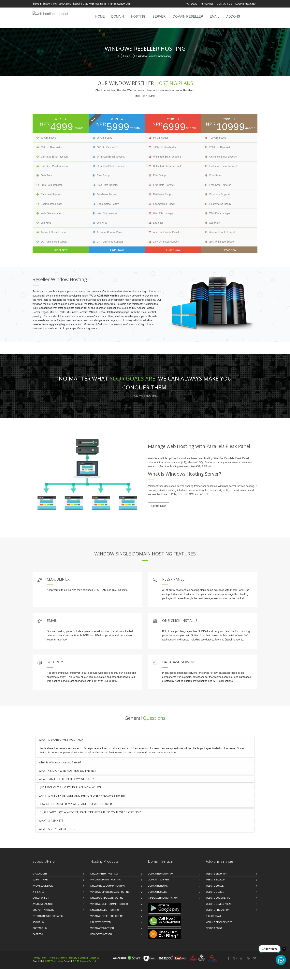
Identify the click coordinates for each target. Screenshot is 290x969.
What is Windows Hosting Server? (60, 762)
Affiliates (38, 891)
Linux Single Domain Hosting (107, 885)
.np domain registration (163, 897)
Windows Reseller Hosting (106, 915)
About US (38, 922)
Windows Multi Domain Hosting (109, 903)
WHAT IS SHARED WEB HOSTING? (61, 739)
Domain (117, 16)
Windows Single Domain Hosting (110, 891)
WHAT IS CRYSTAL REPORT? (57, 829)
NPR (152, 96)
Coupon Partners (43, 909)
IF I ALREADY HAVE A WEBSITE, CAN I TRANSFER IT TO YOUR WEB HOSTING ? (90, 812)
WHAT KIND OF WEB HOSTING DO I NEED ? (67, 771)
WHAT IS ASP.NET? (51, 820)
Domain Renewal (157, 885)
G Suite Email (213, 915)
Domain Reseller (188, 16)
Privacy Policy (40, 957)
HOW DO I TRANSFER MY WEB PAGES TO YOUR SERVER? (76, 804)
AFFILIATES (207, 3)
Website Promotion (217, 909)
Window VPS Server (102, 927)
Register (250, 3)
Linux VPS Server (100, 922)
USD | (145, 96)
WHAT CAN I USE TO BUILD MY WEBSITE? (66, 779)
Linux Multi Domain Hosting (106, 897)
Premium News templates (48, 915)
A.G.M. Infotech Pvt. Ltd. (84, 960)
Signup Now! (159, 506)
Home (100, 16)
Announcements (42, 903)
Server (159, 16)
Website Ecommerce (218, 897)
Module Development (219, 922)
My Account (40, 873)
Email (214, 16)
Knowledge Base (43, 885)
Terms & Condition (58, 957)
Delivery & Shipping (78, 957)
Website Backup (215, 879)
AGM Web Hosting (54, 960)
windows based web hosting (196, 458)
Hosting (138, 16)
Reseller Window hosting (131, 90)
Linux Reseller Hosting (104, 909)
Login (239, 3)
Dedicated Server (101, 934)
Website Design (215, 891)
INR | (138, 96)
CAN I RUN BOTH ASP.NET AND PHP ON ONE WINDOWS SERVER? (82, 795)
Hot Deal (191, 3)
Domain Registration (160, 873)
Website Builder (215, 885)
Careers (38, 934)
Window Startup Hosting (105, 879)
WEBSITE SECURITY (216, 873)
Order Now (60, 250)
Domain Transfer (158, 879)
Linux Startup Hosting (104, 873)
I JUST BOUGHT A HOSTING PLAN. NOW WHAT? (70, 787)
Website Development (219, 903)
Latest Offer (41, 897)
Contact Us (224, 3)
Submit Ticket (41, 879)
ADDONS (233, 16)
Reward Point (214, 927)
